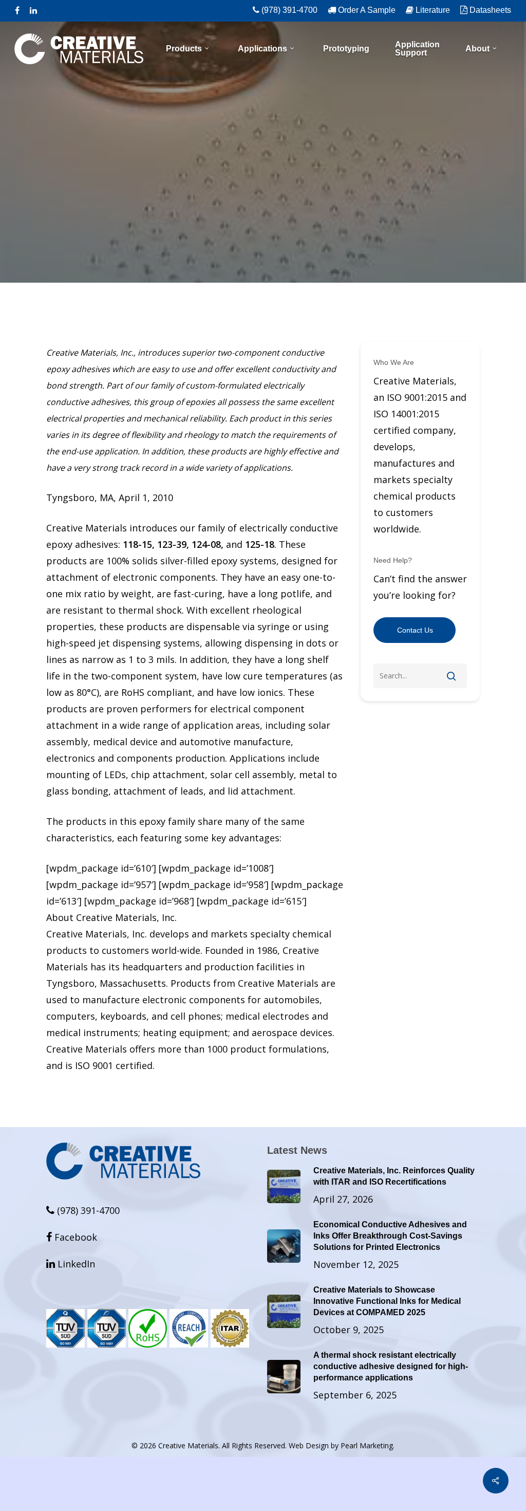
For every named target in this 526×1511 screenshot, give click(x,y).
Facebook (71, 1237)
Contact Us (415, 630)
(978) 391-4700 (87, 1210)
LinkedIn (70, 1264)
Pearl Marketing (367, 1445)
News (263, 238)
